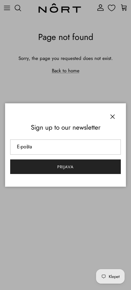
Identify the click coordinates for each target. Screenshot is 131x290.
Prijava (65, 167)
